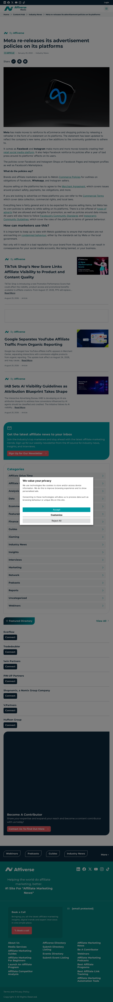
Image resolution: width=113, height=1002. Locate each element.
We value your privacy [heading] (37, 480)
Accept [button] (56, 509)
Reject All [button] (57, 520)
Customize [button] (56, 515)
